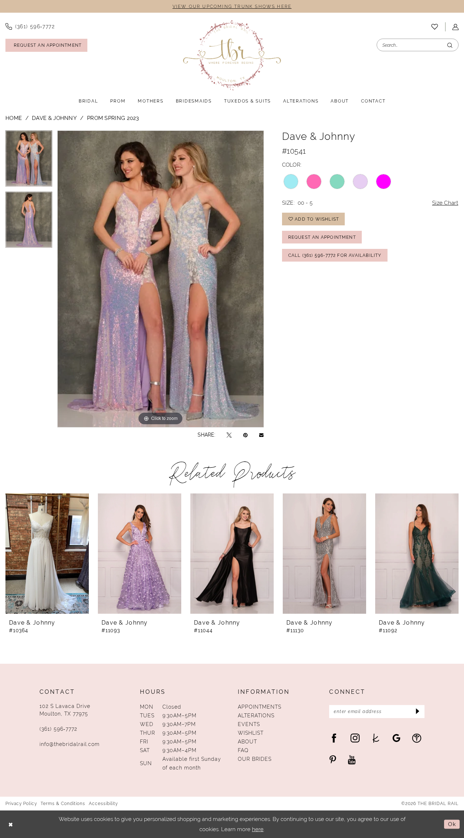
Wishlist (251, 733)
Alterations (256, 715)
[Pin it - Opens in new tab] (245, 435)
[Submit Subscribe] (416, 711)
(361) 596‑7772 (58, 729)
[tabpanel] (28, 160)
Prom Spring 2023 (113, 118)
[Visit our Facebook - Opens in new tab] (334, 738)
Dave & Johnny (54, 118)
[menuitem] (434, 27)
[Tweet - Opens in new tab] (229, 435)
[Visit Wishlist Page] (434, 27)
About (247, 742)
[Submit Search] (450, 45)
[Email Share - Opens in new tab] (261, 435)
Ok (452, 824)
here (258, 829)
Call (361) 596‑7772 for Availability (335, 255)
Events (249, 724)
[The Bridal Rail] (232, 55)
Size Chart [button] (445, 203)
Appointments (259, 707)
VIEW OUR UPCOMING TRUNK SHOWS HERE (232, 6)
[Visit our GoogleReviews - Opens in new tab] (396, 738)
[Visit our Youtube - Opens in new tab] (352, 759)
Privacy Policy (21, 803)
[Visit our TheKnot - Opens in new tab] (376, 738)
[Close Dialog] (10, 824)
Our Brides (255, 759)
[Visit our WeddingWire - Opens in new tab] (417, 738)
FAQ (243, 750)
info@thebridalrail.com (70, 744)
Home (13, 118)
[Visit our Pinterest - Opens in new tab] (332, 759)
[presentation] (47, 553)
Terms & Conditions (63, 803)
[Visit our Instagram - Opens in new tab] (355, 738)
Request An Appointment (322, 237)
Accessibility (103, 803)
